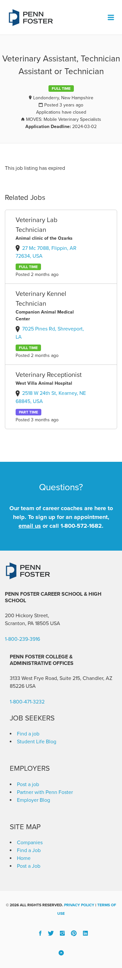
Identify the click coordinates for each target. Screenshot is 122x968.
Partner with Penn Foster (45, 792)
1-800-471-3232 (27, 702)
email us (30, 525)
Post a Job (28, 866)
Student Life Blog (36, 741)
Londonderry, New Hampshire (63, 98)
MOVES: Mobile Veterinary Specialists (63, 119)
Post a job (28, 784)
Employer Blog (33, 800)
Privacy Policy (79, 905)
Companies (30, 842)
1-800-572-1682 (81, 525)
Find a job (28, 734)
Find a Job (29, 850)
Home (24, 858)
